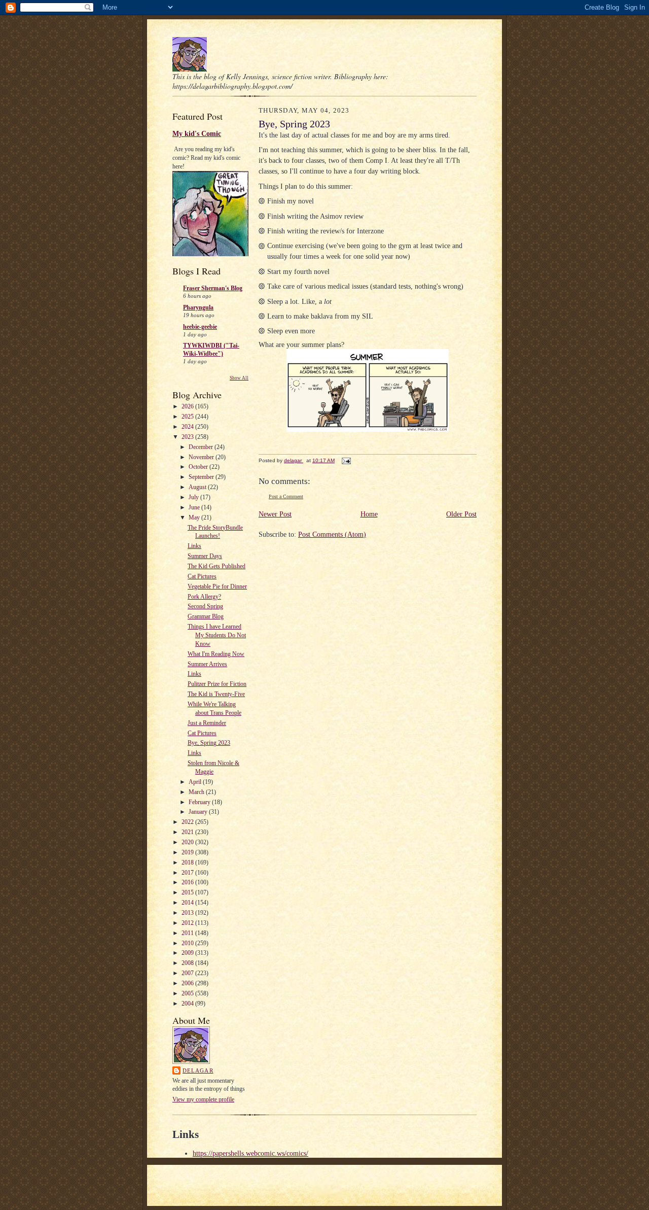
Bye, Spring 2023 (209, 742)
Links (194, 545)
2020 (188, 842)
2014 (188, 902)
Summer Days (205, 556)
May (195, 517)
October (199, 466)
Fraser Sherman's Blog (212, 288)
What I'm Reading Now (216, 654)
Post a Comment (286, 496)
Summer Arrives (207, 664)
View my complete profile (203, 1099)
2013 (188, 912)
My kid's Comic (196, 133)
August (198, 487)
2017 (188, 872)
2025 (188, 416)
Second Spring (205, 606)
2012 (188, 922)
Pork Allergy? (204, 596)
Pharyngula (198, 307)
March (197, 792)
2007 (188, 973)
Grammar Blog (206, 616)
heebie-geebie (200, 326)
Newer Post (275, 514)
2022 (188, 821)
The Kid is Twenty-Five (216, 694)
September (202, 476)
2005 (188, 993)
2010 (188, 943)
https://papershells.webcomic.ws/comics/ (250, 1153)
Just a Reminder (207, 723)
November (202, 457)
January (199, 811)
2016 (188, 882)
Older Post (461, 514)
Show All (239, 378)
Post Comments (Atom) (332, 534)
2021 (188, 832)
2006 (188, 983)
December (201, 447)
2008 (188, 962)
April (196, 781)
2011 (188, 933)
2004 (188, 1003)
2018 (188, 862)
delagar (198, 1070)
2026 (188, 406)
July (194, 497)
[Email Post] (345, 460)
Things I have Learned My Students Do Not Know (217, 635)
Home (369, 514)
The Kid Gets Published (216, 566)
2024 (188, 426)
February (200, 802)
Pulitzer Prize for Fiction (217, 683)
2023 (188, 436)
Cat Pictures (202, 576)
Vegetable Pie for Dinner (217, 586)
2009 (188, 952)
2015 (188, 892)
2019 (188, 852)
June (195, 507)
